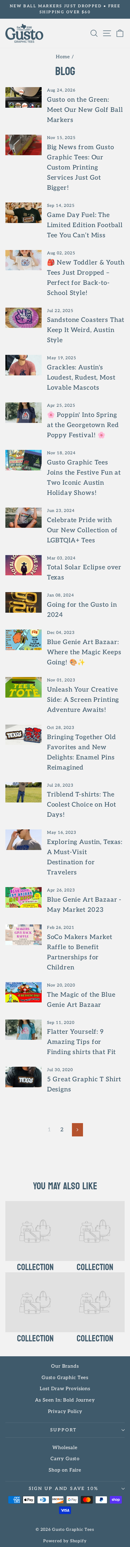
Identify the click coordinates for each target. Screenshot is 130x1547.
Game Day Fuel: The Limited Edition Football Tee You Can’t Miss (85, 225)
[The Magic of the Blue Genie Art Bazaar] (23, 992)
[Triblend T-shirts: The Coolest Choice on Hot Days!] (23, 792)
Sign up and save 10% (63, 1488)
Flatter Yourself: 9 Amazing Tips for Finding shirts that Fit (81, 1042)
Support (63, 1430)
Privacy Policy (65, 1411)
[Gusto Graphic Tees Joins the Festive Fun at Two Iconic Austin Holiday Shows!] (23, 460)
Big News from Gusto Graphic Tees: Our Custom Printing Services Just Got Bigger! (80, 168)
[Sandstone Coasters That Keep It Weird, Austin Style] (23, 318)
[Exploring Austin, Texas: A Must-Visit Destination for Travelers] (23, 839)
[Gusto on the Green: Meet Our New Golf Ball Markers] (23, 97)
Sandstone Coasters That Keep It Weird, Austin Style (86, 330)
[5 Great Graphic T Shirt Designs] (23, 1077)
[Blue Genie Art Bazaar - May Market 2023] (23, 897)
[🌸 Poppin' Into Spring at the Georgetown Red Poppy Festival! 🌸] (23, 412)
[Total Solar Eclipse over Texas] (23, 565)
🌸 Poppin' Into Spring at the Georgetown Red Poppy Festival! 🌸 (83, 425)
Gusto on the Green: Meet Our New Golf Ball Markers (85, 110)
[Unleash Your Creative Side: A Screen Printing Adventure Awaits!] (23, 687)
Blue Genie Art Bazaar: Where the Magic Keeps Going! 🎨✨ (84, 652)
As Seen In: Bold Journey (65, 1400)
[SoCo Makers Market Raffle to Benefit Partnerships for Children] (23, 934)
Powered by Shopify (64, 1541)
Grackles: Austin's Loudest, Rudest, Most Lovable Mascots (81, 378)
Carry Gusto (65, 1458)
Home (63, 57)
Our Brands (65, 1366)
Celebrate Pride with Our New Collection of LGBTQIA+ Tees (82, 530)
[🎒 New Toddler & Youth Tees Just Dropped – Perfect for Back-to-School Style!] (23, 260)
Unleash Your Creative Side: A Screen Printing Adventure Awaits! (83, 700)
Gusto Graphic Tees (65, 1377)
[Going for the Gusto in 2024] (23, 602)
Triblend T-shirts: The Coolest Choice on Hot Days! (81, 805)
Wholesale (65, 1447)
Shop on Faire (65, 1470)
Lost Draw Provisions (65, 1388)
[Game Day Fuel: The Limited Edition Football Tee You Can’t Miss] (23, 212)
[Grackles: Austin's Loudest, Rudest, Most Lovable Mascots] (23, 365)
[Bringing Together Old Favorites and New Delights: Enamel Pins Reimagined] (23, 735)
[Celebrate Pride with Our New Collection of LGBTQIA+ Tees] (23, 518)
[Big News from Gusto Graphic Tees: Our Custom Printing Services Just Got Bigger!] (23, 145)
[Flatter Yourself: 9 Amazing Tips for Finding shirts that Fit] (23, 1030)
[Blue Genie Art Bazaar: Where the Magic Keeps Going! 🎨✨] (23, 640)
